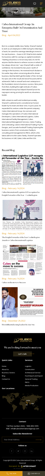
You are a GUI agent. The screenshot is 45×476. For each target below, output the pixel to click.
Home (4, 366)
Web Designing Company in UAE (22, 468)
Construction (30, 369)
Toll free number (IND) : (22, 426)
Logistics (28, 366)
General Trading (31, 379)
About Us (5, 369)
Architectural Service (32, 373)
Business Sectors (8, 373)
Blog (3, 376)
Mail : (22, 428)
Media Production (31, 385)
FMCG (27, 382)
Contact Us (6, 379)
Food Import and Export (34, 376)
